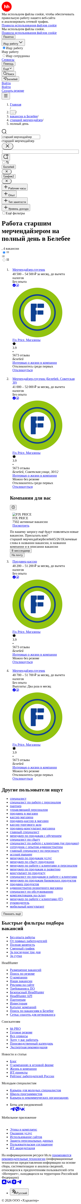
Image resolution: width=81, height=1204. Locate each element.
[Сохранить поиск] (6, 157)
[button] (6, 83)
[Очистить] (7, 146)
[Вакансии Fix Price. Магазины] (44, 313)
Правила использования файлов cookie (29, 33)
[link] (9, 73)
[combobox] (21, 137)
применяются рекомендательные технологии (36, 1157)
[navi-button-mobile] (6, 96)
